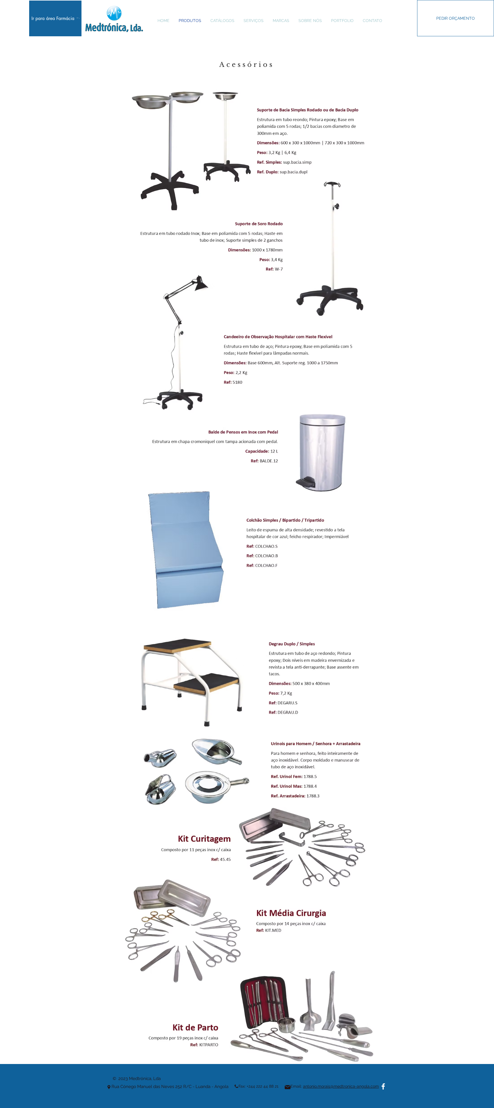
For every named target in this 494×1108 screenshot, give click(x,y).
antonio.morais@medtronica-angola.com (341, 1086)
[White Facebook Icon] (383, 1086)
